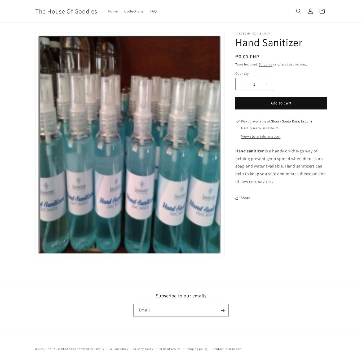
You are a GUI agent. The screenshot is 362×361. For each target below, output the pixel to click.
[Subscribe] (222, 310)
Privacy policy (143, 349)
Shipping (265, 64)
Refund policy (118, 349)
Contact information (227, 349)
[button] (298, 11)
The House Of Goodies (61, 349)
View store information (260, 136)
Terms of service (169, 349)
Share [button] (245, 197)
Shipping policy (197, 349)
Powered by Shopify (90, 349)
